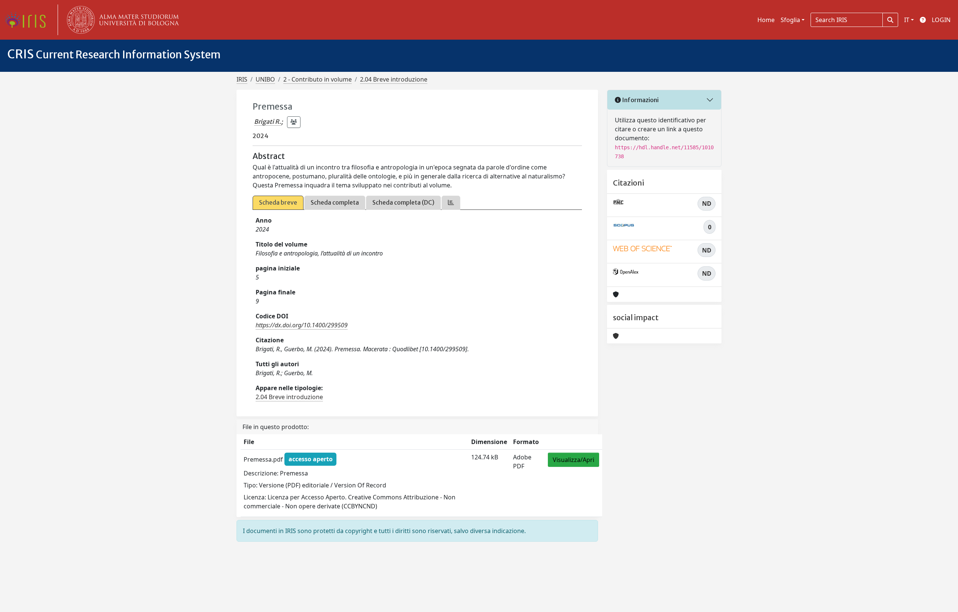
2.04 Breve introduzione (393, 79)
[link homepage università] (121, 19)
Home (766, 20)
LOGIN (941, 20)
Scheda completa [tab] (335, 202)
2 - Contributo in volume (317, 79)
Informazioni (640, 100)
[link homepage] (28, 19)
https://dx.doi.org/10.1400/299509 (302, 325)
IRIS (242, 79)
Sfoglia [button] (790, 20)
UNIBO (265, 79)
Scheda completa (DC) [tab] (403, 202)
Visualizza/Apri (573, 460)
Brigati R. (267, 121)
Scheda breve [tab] (278, 202)
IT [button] (906, 20)
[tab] (451, 202)
